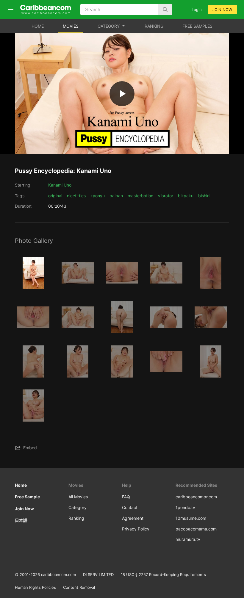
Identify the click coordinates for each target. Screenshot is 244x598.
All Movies (78, 496)
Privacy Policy (135, 528)
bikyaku (185, 195)
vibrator (165, 195)
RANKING (154, 26)
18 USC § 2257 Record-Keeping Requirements (163, 574)
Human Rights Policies (35, 587)
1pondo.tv (185, 507)
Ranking (76, 518)
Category (77, 507)
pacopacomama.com (196, 528)
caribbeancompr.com (196, 496)
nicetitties (76, 195)
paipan (116, 195)
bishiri (203, 195)
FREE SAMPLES (197, 26)
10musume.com (191, 518)
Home (21, 485)
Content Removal (79, 587)
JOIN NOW (222, 9)
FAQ (126, 496)
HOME (38, 26)
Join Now (24, 508)
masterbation (140, 195)
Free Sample (27, 496)
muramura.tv (188, 539)
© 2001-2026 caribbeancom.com (45, 574)
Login (197, 9)
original (55, 195)
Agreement (132, 518)
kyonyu (97, 195)
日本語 (21, 520)
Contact (129, 507)
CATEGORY (109, 26)
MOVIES (71, 26)
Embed (30, 447)
